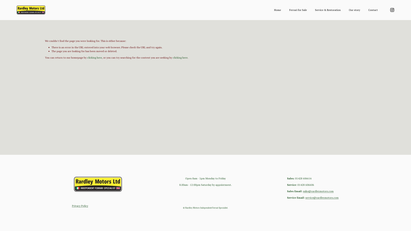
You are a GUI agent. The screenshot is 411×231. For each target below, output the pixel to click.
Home (277, 10)
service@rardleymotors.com (322, 197)
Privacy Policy (80, 206)
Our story (354, 10)
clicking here (94, 57)
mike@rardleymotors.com (318, 191)
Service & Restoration (328, 10)
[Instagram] (392, 10)
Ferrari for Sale (298, 10)
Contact (373, 10)
